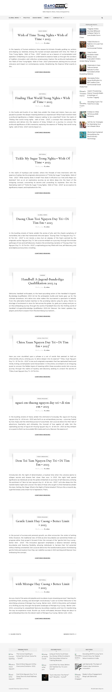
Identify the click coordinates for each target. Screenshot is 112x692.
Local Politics (42, 338)
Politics (26, 17)
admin (48, 43)
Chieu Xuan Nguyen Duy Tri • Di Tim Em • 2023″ (42, 344)
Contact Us (57, 17)
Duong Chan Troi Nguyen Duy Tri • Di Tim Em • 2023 (42, 221)
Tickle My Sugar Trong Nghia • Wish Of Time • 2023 (42, 160)
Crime (46, 17)
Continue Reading (42, 72)
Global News (14, 17)
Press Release (42, 398)
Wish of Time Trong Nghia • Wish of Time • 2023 (42, 37)
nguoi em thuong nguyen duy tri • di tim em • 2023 (42, 405)
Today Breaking (42, 456)
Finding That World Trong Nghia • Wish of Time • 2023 (42, 100)
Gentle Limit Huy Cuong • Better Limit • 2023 (42, 523)
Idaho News (37, 17)
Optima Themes (23, 688)
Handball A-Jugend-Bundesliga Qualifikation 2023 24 (42, 281)
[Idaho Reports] (56, 7)
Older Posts (15, 634)
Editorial (42, 94)
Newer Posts (69, 634)
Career (42, 275)
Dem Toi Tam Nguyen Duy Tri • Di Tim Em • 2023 (43, 463)
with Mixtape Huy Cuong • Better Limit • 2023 (43, 586)
